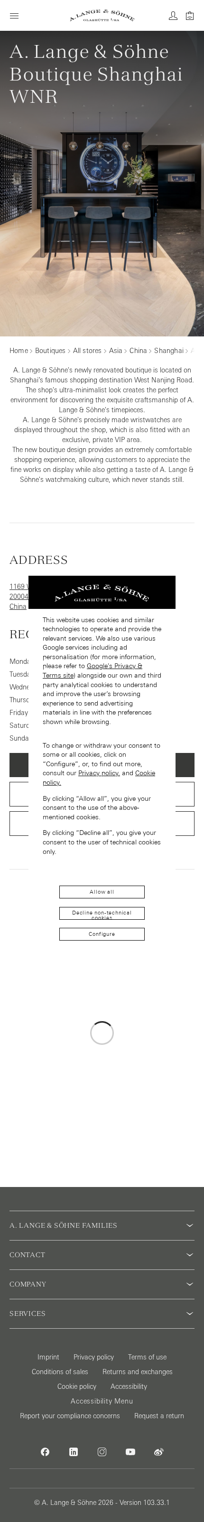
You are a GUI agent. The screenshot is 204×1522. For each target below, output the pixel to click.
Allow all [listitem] (102, 892)
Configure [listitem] (102, 934)
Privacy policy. (99, 773)
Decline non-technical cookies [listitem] (102, 915)
